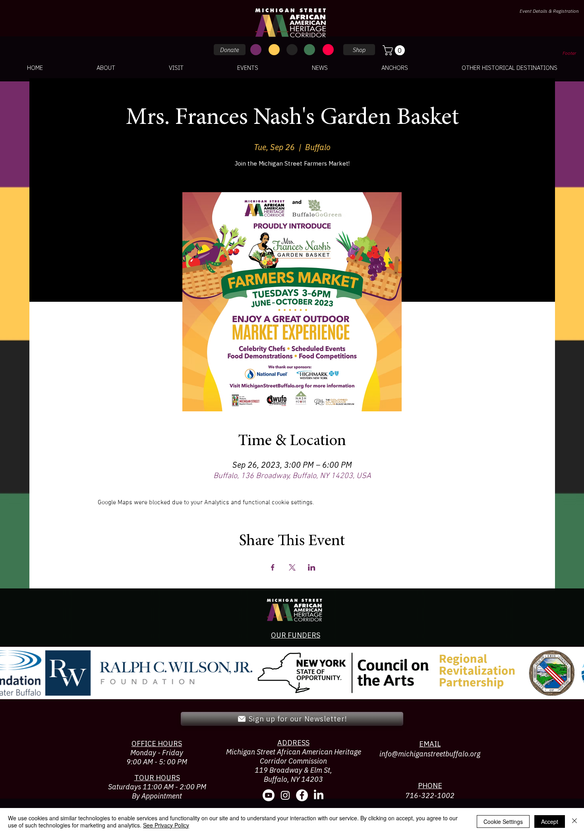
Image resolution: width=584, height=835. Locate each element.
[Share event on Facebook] (273, 567)
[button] (395, 50)
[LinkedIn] (319, 795)
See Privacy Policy (166, 825)
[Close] (574, 821)
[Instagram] (285, 795)
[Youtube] (269, 795)
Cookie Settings (503, 821)
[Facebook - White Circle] (302, 795)
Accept (549, 821)
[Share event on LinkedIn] (311, 567)
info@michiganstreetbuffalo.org (429, 753)
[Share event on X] (292, 567)
